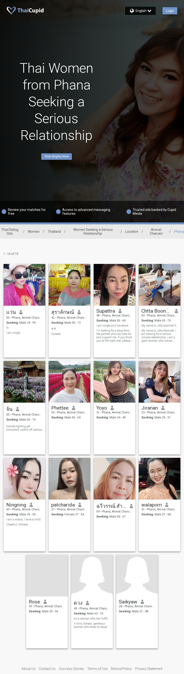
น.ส (53, 328)
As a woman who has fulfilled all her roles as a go (92, 618)
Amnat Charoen (156, 231)
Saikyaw (128, 602)
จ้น (9, 409)
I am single (13, 332)
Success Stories (71, 669)
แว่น (11, 312)
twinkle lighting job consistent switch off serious (24, 428)
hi (7, 327)
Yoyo (101, 408)
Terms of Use (97, 669)
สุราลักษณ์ (62, 312)
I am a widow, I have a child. (23, 519)
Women (34, 231)
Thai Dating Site (9, 231)
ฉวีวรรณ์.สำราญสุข (111, 506)
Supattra (105, 311)
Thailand (54, 231)
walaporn (151, 505)
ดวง (78, 603)
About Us (28, 669)
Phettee (60, 408)
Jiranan (149, 408)
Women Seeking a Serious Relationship (93, 231)
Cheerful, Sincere (17, 524)
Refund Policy (121, 669)
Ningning (16, 505)
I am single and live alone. (112, 325)
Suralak (56, 334)
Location (131, 231)
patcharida (63, 505)
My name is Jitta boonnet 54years (159, 325)
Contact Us (47, 669)
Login (170, 11)
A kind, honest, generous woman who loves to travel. (91, 625)
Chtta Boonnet (156, 311)
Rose (34, 602)
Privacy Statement (148, 669)
